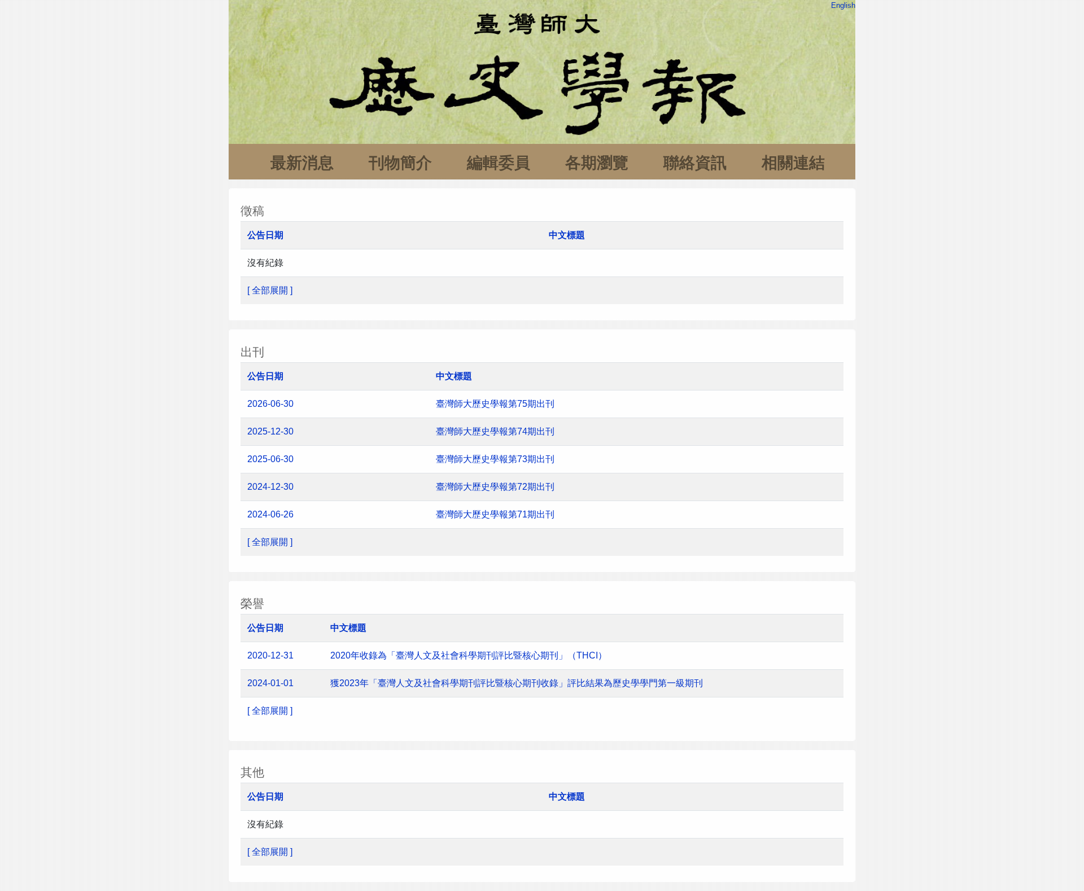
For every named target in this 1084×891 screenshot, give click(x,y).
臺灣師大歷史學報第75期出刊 (495, 404)
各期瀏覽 (596, 163)
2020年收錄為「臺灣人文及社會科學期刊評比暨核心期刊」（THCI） (468, 655)
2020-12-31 (270, 655)
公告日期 (265, 235)
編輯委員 (498, 163)
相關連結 (793, 163)
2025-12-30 (270, 431)
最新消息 (302, 163)
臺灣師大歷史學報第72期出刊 (496, 486)
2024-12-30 (270, 486)
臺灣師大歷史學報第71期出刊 (496, 514)
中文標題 (567, 235)
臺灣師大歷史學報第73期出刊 (496, 459)
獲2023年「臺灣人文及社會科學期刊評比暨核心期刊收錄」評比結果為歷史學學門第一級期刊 (516, 683)
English (843, 5)
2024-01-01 (270, 683)
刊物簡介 (400, 163)
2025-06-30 (270, 459)
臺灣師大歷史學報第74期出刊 (495, 431)
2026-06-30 (270, 404)
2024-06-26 (270, 514)
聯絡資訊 (695, 163)
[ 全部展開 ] (269, 290)
